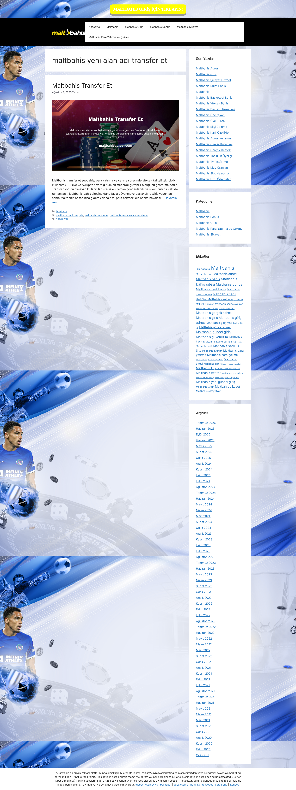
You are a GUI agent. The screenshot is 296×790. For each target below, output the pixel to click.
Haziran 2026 (205, 428)
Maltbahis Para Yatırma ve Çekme (109, 37)
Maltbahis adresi (225, 274)
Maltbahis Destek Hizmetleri (215, 109)
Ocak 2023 (203, 592)
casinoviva (151, 784)
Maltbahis (112, 26)
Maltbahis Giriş (134, 26)
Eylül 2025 (203, 434)
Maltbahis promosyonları (209, 359)
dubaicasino (181, 784)
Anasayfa (94, 26)
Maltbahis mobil (204, 346)
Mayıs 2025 (204, 446)
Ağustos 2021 (205, 691)
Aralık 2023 (204, 533)
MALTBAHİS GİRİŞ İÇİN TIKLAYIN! (148, 9)
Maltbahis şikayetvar (208, 391)
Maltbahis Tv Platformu (212, 161)
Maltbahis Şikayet (187, 26)
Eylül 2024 (203, 481)
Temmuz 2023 (206, 562)
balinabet (165, 784)
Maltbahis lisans (234, 342)
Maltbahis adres (204, 274)
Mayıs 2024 (204, 504)
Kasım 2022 (204, 603)
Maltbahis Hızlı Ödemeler (213, 179)
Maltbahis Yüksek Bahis (212, 103)
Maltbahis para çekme (222, 355)
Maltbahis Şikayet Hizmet (213, 80)
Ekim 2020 (203, 749)
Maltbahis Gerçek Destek (213, 150)
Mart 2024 (203, 516)
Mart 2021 (203, 720)
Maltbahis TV (205, 368)
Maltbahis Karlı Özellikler (213, 132)
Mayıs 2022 (204, 638)
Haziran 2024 (205, 498)
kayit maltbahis (203, 269)
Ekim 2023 (203, 545)
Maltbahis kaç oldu (215, 341)
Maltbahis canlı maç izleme (225, 299)
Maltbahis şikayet (227, 386)
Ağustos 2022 (205, 621)
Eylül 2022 (203, 615)
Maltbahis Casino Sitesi (207, 308)
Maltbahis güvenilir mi (212, 337)
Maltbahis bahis (208, 279)
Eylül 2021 (203, 685)
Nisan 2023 (204, 580)
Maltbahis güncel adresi (215, 327)
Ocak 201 (202, 755)
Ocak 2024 (203, 527)
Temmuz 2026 (206, 423)
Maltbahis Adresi (207, 68)
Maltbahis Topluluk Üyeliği (214, 156)
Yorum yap (62, 218)
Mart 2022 (203, 650)
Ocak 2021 (203, 732)
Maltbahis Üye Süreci (210, 121)
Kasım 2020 (204, 743)
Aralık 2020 (204, 737)
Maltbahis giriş (207, 318)
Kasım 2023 (204, 539)
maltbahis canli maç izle (69, 215)
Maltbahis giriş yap (219, 323)
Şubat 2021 (204, 726)
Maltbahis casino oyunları (229, 304)
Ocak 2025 (203, 457)
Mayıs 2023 (204, 574)
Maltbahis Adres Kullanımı (214, 138)
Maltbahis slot (211, 363)
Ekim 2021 (203, 679)
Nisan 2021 (203, 714)
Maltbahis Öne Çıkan (210, 115)
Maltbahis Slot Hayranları (213, 173)
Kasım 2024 (204, 469)
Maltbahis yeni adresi (232, 373)
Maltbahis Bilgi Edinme (211, 126)
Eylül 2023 (203, 551)
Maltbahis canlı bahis (211, 289)
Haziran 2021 (205, 702)
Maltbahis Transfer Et (82, 85)
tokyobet (207, 784)
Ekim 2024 (203, 475)
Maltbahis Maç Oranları (212, 167)
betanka (195, 784)
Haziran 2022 (205, 632)
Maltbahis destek (227, 308)
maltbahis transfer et (96, 215)
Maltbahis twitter (208, 373)
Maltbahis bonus (229, 284)
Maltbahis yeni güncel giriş (215, 382)
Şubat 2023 (204, 586)
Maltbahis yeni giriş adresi (227, 377)
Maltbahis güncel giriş (213, 332)
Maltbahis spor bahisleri (230, 364)
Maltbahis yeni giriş (205, 377)
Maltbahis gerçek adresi (214, 313)
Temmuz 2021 (205, 697)
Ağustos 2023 (205, 557)
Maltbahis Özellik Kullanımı (214, 144)
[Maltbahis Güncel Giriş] (68, 32)
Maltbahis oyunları (212, 350)
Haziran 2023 (205, 568)
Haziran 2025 (205, 440)
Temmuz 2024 (206, 492)
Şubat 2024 (204, 522)
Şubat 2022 (204, 656)
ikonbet (234, 784)
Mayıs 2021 (204, 708)
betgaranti (221, 784)
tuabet (139, 784)
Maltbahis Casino (205, 304)
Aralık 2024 (204, 463)
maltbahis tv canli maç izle (227, 368)
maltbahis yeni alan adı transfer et (129, 215)
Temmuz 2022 (206, 627)
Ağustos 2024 (205, 487)
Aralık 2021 (203, 667)
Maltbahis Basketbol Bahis (214, 97)
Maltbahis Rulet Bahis (211, 86)
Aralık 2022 (204, 597)
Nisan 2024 (204, 510)
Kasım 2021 (204, 673)
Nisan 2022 (204, 644)
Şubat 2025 (204, 452)
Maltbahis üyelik (205, 386)
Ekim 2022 (203, 609)
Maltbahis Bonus (160, 26)
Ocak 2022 (203, 662)
